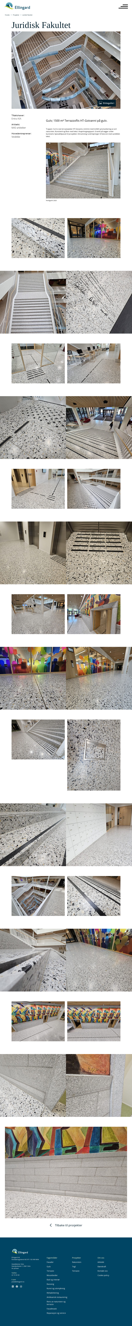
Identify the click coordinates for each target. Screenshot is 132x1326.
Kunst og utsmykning (56, 1288)
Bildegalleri (108, 103)
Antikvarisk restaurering (57, 1297)
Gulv (49, 1266)
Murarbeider (52, 1275)
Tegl (74, 1266)
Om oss (101, 1258)
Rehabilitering (53, 1293)
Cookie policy (103, 1275)
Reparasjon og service (56, 1313)
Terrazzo (50, 1271)
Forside (7, 15)
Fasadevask (52, 1308)
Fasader (50, 1262)
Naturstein (76, 1262)
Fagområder (52, 1258)
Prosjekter (16, 15)
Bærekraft (102, 1266)
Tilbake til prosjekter (68, 1225)
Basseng (50, 1284)
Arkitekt (101, 1262)
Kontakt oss (103, 1271)
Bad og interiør (53, 1279)
